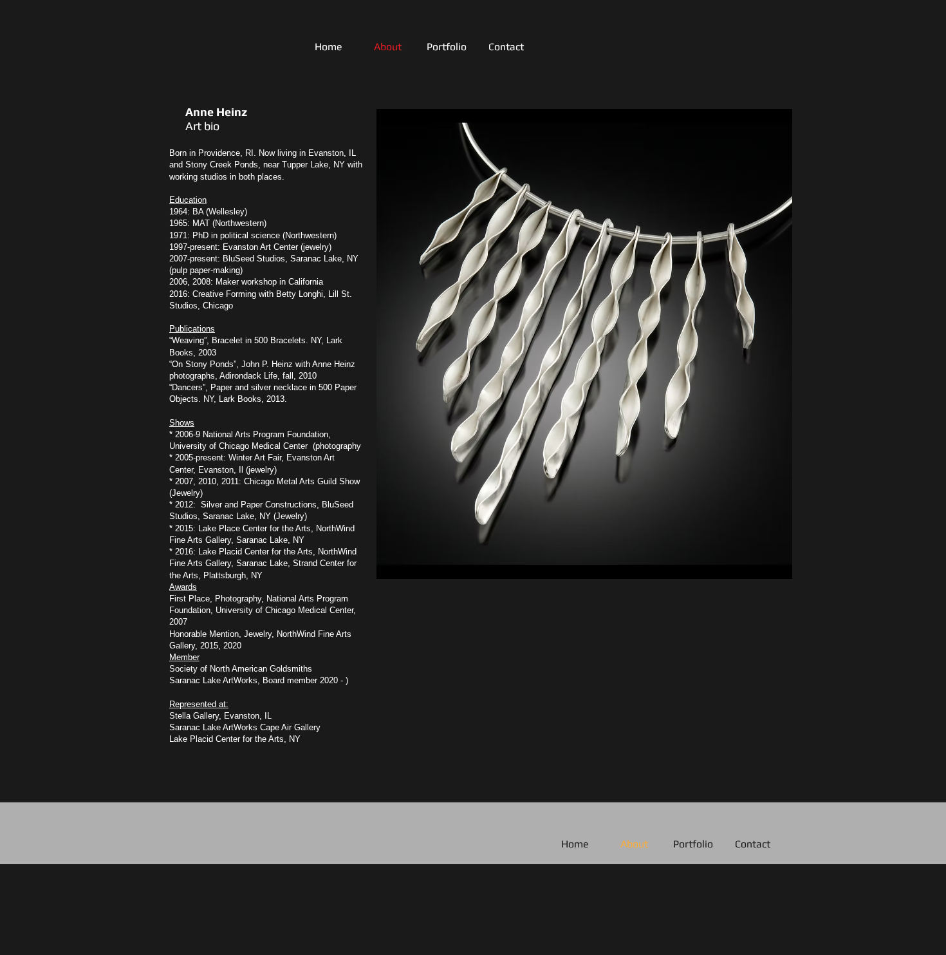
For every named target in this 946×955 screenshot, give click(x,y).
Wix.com (276, 898)
